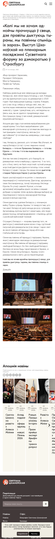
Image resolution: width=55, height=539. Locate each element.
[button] (49, 425)
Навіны (6, 514)
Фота (5, 521)
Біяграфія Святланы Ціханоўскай (33, 518)
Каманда (23, 521)
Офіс (22, 514)
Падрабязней (23, 534)
